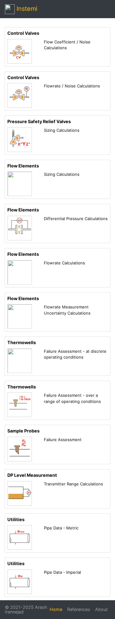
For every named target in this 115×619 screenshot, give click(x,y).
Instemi (26, 8)
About (101, 609)
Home (56, 609)
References (78, 609)
